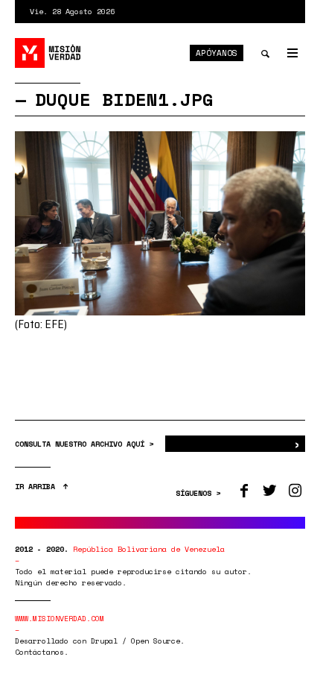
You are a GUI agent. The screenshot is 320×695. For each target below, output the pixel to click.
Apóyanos (216, 53)
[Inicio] (48, 53)
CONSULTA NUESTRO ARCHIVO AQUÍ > (86, 444)
